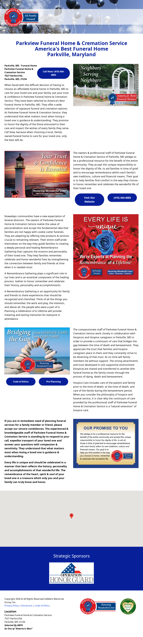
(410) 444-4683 (122, 197)
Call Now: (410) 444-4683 (53, 73)
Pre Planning (53, 381)
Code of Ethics (21, 381)
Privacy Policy (11, 605)
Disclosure (26, 605)
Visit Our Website (89, 199)
